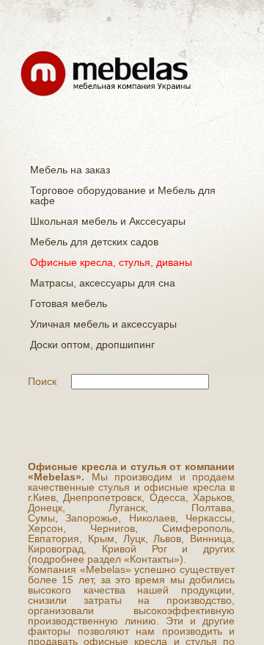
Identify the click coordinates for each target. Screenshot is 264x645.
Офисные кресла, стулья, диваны (111, 262)
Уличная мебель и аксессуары (103, 324)
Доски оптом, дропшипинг (92, 344)
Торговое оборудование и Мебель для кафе (123, 195)
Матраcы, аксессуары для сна (102, 283)
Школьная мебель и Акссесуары (108, 221)
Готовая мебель (68, 303)
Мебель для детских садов (94, 242)
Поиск (42, 381)
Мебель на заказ (70, 170)
